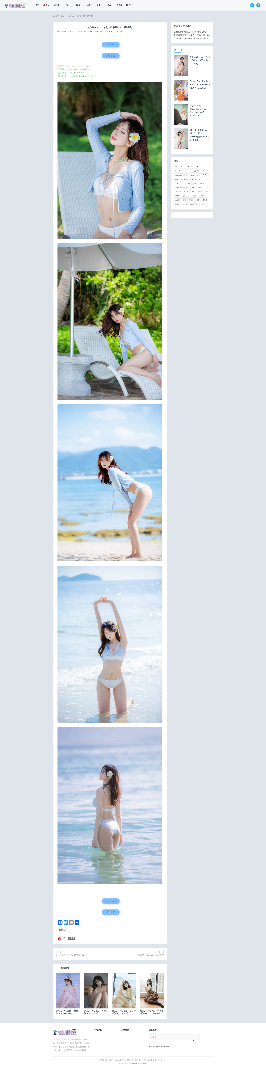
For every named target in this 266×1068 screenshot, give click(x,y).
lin (208, 171)
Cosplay (190, 167)
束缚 (193, 191)
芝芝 (198, 200)
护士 (187, 187)
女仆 (206, 179)
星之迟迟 (178, 191)
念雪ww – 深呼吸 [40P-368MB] (110, 27)
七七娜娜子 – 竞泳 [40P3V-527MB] (149, 955)
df (197, 167)
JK (203, 171)
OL (186, 175)
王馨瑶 (202, 196)
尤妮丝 (202, 183)
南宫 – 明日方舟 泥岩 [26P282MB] (70, 955)
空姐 (184, 200)
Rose (192, 175)
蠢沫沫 (205, 200)
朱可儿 (186, 191)
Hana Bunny (179, 171)
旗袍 (193, 187)
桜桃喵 (177, 196)
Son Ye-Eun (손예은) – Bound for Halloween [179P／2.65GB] (200, 84)
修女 (198, 175)
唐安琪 (194, 179)
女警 (176, 183)
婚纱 (189, 183)
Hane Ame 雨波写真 (192, 171)
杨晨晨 (200, 191)
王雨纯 (194, 196)
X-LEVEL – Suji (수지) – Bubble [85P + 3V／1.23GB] (200, 60)
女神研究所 (158, 1047)
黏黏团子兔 (193, 204)
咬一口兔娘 (184, 179)
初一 (64, 32)
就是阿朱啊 (178, 187)
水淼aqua (186, 196)
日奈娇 (200, 187)
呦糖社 (63, 16)
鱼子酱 (185, 204)
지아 (202, 204)
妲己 (182, 183)
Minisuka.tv (178, 175)
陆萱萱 (177, 204)
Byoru (183, 167)
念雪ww (62, 930)
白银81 (177, 200)
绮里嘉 (191, 200)
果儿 (206, 191)
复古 (200, 179)
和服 (176, 179)
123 (176, 167)
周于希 (205, 175)
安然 (195, 183)
